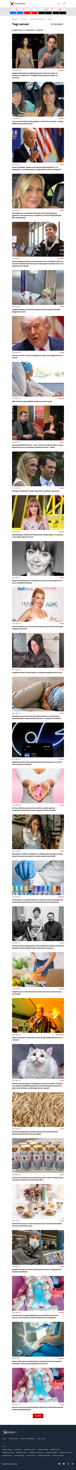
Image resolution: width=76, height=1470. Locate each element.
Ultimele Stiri (60, 1034)
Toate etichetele (58, 24)
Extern (62, 164)
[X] (45, 13)
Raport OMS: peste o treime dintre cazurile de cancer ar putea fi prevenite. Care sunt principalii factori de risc (37, 1362)
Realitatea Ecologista (29, 1449)
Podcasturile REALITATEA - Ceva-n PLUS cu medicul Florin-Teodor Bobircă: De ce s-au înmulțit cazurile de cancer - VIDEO (37, 446)
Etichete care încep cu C (37, 19)
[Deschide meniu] (64, 3)
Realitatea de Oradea (21, 1452)
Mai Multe (38, 1416)
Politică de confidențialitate (27, 1438)
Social (62, 306)
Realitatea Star (18, 1449)
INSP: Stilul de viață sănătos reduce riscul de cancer (32, 401)
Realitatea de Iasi (31, 1455)
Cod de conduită (41, 1438)
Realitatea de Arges (19, 1455)
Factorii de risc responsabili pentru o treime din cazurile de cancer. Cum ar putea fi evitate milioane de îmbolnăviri (35, 1316)
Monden (61, 70)
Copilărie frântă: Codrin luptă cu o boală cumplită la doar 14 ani (37, 672)
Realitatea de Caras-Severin (36, 1452)
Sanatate (61, 258)
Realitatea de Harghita (51, 1452)
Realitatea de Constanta (66, 1452)
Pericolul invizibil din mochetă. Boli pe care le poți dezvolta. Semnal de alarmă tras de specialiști (35, 1133)
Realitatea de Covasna (8, 1452)
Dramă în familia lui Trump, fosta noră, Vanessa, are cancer (35, 491)
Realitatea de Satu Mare (44, 1455)
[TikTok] (59, 13)
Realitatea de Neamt (43, 1449)
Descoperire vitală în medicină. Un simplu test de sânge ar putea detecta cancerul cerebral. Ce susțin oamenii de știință (37, 855)
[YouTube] (31, 13)
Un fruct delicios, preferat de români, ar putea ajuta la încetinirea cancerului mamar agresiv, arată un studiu (34, 809)
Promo (62, 442)
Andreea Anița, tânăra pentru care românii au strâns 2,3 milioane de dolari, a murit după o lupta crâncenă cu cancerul (38, 947)
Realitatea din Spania (57, 1455)
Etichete (24, 19)
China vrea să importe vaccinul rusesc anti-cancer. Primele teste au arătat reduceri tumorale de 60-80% (37, 1179)
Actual (62, 352)
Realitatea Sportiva (7, 1449)
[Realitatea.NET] (18, 4)
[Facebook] (16, 13)
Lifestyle (61, 532)
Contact (4, 1438)
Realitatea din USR (55, 1449)
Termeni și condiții (13, 1438)
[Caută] (59, 4)
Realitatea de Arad (7, 1455)
